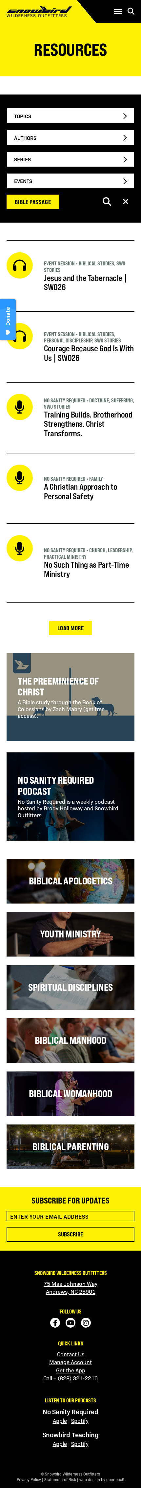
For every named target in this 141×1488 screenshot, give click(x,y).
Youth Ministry (70, 934)
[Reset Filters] (125, 202)
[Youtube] (70, 1323)
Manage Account (70, 1362)
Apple (60, 1420)
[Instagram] (86, 1323)
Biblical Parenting (70, 1146)
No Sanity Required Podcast (56, 786)
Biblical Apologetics (70, 881)
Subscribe (70, 1234)
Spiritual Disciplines (70, 987)
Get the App (70, 1370)
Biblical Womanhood (70, 1093)
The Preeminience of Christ (58, 686)
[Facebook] (55, 1323)
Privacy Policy (29, 1479)
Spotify (80, 1420)
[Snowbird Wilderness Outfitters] (49, 11)
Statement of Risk (60, 1479)
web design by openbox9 (101, 1479)
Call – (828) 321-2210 (70, 1378)
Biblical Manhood (71, 1040)
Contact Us (70, 1354)
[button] (118, 11)
